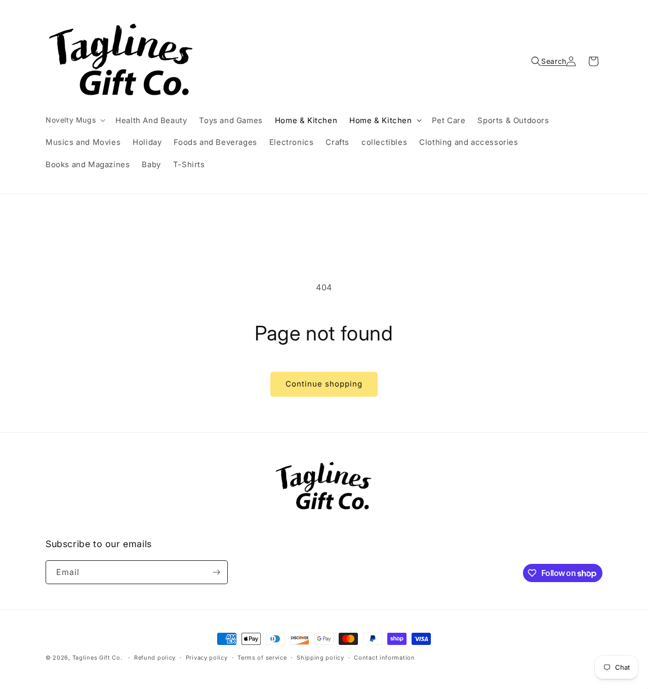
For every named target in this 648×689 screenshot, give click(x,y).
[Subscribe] (216, 572)
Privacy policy (207, 657)
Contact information (384, 657)
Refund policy (155, 657)
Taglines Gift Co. (97, 657)
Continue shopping (324, 384)
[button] (74, 120)
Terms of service (262, 657)
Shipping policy (320, 657)
